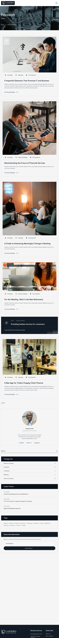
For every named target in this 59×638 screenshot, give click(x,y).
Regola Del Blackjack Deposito (12, 508)
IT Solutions (29, 471)
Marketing (20, 75)
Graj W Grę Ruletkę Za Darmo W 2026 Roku (16, 494)
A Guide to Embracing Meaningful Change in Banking (27, 244)
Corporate (20, 238)
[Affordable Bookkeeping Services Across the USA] (8, 3)
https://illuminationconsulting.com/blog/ (15, 330)
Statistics (12, 525)
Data (41, 523)
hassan (11, 75)
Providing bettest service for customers (28, 324)
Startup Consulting (22, 157)
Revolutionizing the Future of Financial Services (24, 163)
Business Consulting (29, 463)
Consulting (29, 523)
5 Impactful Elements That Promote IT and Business (26, 81)
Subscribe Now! (29, 548)
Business (11, 523)
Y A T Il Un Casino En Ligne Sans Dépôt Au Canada (18, 501)
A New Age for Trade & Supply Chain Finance (23, 383)
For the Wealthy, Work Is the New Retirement (23, 299)
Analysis (6, 523)
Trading (23, 525)
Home (2, 24)
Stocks (18, 525)
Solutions (6, 525)
